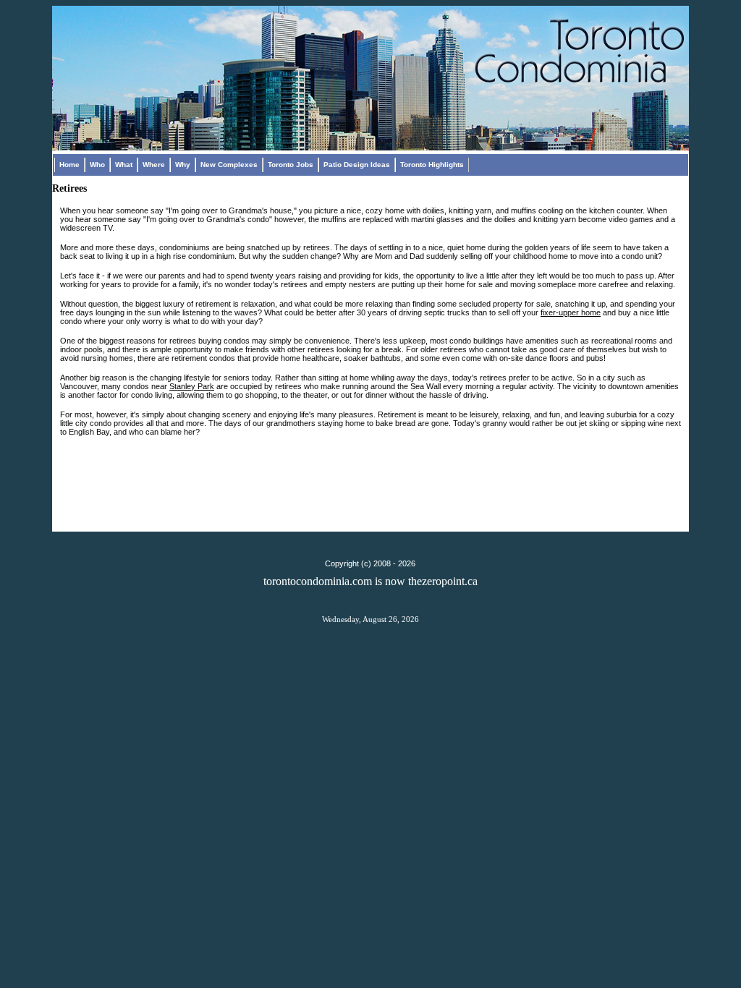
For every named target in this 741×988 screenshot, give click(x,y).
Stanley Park (191, 386)
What (123, 165)
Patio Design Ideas (356, 165)
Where (154, 165)
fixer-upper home (571, 312)
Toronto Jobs (290, 165)
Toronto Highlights (432, 165)
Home (69, 165)
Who (97, 165)
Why (182, 165)
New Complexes (229, 165)
